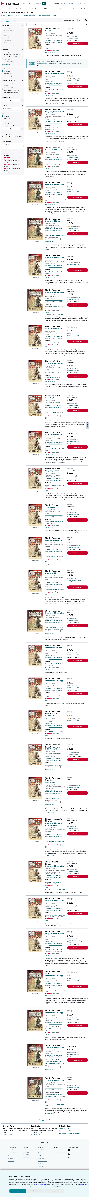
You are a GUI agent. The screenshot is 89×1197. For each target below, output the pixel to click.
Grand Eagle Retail (54, 798)
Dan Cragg (53, 63)
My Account (70, 3)
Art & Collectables (49, 8)
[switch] (3, 136)
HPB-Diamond (53, 485)
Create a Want (7, 1134)
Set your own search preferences (69, 1133)
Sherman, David (50, 257)
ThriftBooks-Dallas (55, 271)
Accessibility (41, 1166)
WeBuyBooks (53, 589)
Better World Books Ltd (56, 949)
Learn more (5, 64)
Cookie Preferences (42, 1161)
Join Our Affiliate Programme (27, 1153)
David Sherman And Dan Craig (55, 31)
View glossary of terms (66, 1131)
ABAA (58, 314)
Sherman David (50, 507)
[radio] (2, 73)
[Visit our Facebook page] (69, 1150)
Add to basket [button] (77, 43)
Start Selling (84, 8)
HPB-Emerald (53, 412)
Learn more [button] (5, 172)
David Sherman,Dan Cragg (53, 648)
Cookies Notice (41, 1163)
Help (85, 3)
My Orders (10, 1158)
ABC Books (52, 990)
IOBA (63, 889)
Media (39, 1152)
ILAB (62, 314)
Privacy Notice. (58, 1186)
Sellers (74, 8)
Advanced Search (5, 8)
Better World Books (55, 128)
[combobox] (32, 3)
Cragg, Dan (60, 257)
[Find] (44, 3)
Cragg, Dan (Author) (51, 825)
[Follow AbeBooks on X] (69, 1154)
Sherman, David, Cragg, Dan (54, 184)
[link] (85, 20)
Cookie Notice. (83, 1184)
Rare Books (35, 8)
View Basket (11, 1161)
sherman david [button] (12, 16)
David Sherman (44, 63)
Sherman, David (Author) (53, 823)
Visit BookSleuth (36, 1134)
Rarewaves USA (53, 556)
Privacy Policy (41, 1158)
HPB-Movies (52, 343)
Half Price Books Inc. (55, 448)
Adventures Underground (56, 841)
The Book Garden (54, 695)
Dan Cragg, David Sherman (54, 540)
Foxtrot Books (53, 47)
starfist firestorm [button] (29, 16)
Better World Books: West (57, 89)
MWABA (59, 889)
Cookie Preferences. (40, 1184)
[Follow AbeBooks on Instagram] (69, 1158)
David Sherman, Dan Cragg (54, 681)
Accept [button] (18, 1191)
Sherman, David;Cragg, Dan (54, 221)
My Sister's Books (54, 663)
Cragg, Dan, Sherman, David (54, 73)
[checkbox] (2, 28)
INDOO (51, 731)
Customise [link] (54, 1191)
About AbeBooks (42, 1149)
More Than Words (54, 199)
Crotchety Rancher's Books (57, 235)
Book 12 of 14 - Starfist (55, 42)
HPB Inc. (51, 164)
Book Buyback (26, 1157)
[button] (4, 20)
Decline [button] (35, 1191)
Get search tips (64, 1128)
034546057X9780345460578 (53, 40)
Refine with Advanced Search (47, 16)
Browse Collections (21, 8)
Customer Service (57, 1152)
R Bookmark (52, 1028)
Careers (40, 1155)
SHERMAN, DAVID (51, 716)
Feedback (87, 425)
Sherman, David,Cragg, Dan (54, 150)
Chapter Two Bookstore (56, 521)
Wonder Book (53, 306)
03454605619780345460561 (53, 157)
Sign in (63, 3)
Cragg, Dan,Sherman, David (54, 328)
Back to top (44, 1142)
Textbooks (63, 8)
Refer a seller (26, 1159)
